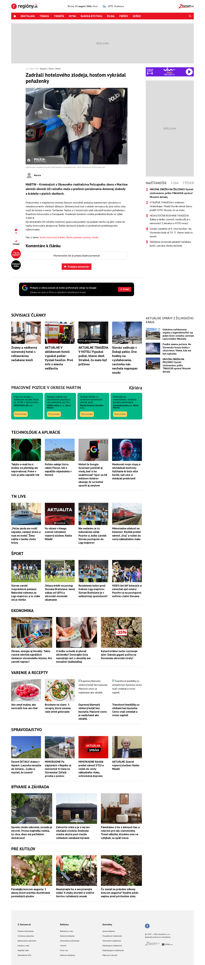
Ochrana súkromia (26, 936)
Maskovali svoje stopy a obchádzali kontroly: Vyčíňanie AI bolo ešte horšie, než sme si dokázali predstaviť (126, 471)
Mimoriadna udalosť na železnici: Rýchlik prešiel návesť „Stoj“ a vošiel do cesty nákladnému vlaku (126, 534)
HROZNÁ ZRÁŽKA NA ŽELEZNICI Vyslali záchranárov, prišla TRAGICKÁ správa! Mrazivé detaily (177, 365)
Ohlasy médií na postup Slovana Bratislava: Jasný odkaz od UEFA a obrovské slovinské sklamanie (60, 592)
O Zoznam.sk (24, 924)
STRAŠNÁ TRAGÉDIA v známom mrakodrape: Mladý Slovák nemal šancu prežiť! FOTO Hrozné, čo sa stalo (171, 206)
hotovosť (52, 237)
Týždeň (188, 183)
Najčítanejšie (156, 183)
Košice (137, 16)
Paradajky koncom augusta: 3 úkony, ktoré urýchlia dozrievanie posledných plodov (30, 892)
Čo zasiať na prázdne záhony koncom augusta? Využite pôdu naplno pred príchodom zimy (119, 892)
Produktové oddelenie (112, 936)
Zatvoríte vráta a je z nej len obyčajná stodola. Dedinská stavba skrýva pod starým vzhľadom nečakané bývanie (73, 832)
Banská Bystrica (91, 16)
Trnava (44, 16)
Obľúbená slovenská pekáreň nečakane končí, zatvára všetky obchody (170, 243)
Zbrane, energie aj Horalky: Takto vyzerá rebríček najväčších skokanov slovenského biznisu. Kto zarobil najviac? (31, 656)
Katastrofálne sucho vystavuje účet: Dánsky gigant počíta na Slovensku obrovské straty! (119, 654)
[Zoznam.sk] (153, 944)
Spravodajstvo (108, 931)
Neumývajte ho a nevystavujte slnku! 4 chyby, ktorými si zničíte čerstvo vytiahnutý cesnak (75, 892)
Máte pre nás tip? (110, 955)
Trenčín (59, 16)
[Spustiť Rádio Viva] (169, 69)
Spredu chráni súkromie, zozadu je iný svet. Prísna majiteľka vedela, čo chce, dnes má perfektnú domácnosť (31, 832)
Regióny (43, 68)
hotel (43, 237)
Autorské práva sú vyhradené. (158, 937)
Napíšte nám (23, 950)
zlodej (95, 237)
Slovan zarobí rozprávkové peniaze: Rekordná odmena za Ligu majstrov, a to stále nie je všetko (25, 592)
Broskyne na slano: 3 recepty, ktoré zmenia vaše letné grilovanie (58, 708)
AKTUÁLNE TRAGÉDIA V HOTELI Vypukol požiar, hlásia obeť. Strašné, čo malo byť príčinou (93, 355)
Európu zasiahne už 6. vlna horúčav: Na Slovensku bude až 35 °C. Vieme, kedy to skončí (171, 232)
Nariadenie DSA (24, 955)
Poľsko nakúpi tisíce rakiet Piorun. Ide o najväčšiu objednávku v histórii (58, 470)
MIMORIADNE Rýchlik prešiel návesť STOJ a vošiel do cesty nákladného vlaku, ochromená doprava (91, 769)
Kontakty (107, 924)
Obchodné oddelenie (111, 941)
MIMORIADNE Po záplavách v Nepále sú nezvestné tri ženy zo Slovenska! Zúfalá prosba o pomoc (58, 769)
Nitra (72, 16)
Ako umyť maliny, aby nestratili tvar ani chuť (24, 706)
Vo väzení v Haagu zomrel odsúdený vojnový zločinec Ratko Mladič (58, 534)
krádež (61, 237)
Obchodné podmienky (69, 941)
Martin (58, 68)
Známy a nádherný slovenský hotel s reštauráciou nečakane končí (24, 353)
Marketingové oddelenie (113, 950)
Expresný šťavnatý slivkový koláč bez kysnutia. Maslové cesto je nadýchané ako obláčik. (92, 712)
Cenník (63, 945)
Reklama (64, 924)
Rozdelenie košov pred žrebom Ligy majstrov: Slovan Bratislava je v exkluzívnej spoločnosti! (92, 591)
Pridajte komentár (78, 266)
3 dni (175, 183)
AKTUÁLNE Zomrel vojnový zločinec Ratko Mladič (125, 765)
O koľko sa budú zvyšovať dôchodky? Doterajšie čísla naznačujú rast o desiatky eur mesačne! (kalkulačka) (73, 656)
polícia (86, 237)
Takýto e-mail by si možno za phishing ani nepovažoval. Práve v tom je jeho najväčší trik (25, 470)
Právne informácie (26, 931)
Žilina (111, 16)
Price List (64, 950)
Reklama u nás (66, 931)
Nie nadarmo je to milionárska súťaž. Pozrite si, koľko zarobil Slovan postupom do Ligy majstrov (92, 535)
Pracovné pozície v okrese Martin (46, 387)
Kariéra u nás (23, 945)
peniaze (78, 237)
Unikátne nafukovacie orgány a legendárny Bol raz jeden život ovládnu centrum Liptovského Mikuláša (178, 334)
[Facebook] (147, 926)
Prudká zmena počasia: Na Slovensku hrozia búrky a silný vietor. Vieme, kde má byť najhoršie (177, 349)
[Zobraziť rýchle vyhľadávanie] (190, 16)
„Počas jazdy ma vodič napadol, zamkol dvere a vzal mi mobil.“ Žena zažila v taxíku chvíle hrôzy (26, 535)
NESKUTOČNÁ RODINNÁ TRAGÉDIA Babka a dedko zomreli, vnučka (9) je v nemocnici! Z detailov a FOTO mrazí (170, 219)
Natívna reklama (67, 955)
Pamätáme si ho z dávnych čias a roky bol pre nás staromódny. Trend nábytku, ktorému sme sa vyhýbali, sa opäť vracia (120, 832)
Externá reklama (67, 936)
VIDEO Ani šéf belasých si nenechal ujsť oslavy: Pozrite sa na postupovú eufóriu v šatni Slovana (127, 591)
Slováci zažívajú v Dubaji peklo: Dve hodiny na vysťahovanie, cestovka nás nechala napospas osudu (125, 360)
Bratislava (28, 16)
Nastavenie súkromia (27, 941)
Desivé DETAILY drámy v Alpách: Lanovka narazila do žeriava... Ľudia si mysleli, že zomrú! (26, 767)
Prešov (123, 16)
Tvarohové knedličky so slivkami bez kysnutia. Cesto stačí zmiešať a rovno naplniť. (125, 710)
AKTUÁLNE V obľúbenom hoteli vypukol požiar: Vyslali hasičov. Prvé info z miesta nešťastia (59, 357)
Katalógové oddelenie (112, 945)
